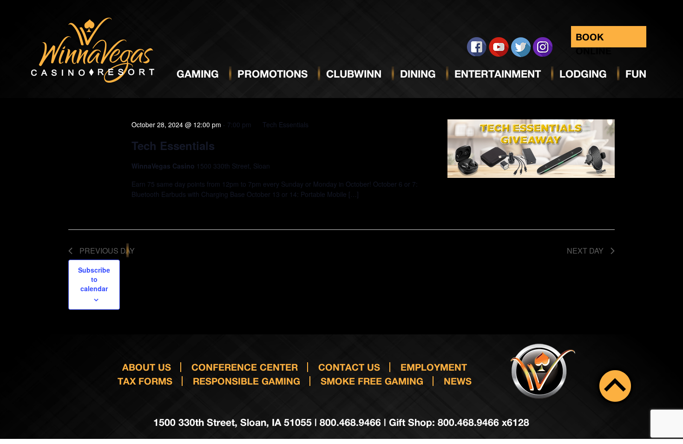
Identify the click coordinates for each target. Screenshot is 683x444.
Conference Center (244, 366)
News (458, 380)
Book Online (593, 39)
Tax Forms (145, 380)
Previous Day (107, 250)
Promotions (272, 74)
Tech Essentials (173, 145)
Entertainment (497, 74)
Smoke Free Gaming (372, 380)
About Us (146, 366)
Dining (418, 74)
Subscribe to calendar (94, 279)
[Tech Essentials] (531, 148)
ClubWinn (353, 74)
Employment (434, 366)
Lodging (583, 74)
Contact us (349, 366)
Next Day (585, 250)
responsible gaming (246, 380)
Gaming (198, 74)
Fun (635, 74)
